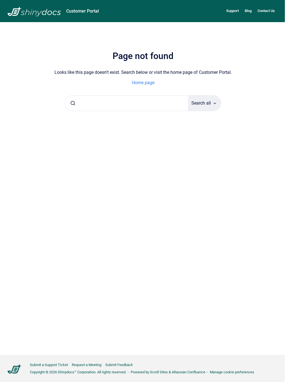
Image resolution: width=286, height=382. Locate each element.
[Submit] (72, 103)
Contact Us (266, 11)
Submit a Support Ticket (49, 365)
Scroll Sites (159, 372)
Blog (248, 11)
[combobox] (126, 103)
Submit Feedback (119, 365)
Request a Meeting (86, 365)
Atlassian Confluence (188, 372)
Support (232, 11)
